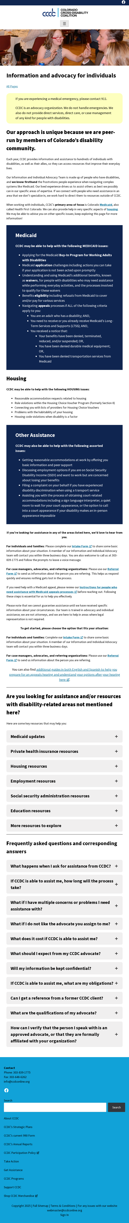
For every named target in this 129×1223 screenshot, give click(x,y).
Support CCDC (12, 1187)
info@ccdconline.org (17, 1081)
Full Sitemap (40, 1206)
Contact (9, 1068)
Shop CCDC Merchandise (19, 1196)
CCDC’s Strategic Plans (18, 1127)
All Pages (12, 86)
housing (112, 209)
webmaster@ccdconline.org (64, 1210)
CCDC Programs (14, 1178)
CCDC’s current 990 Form (19, 1135)
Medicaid (106, 205)
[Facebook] (123, 2)
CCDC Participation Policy (20, 1153)
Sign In (64, 1215)
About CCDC (11, 1118)
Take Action (11, 1161)
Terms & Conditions (62, 1206)
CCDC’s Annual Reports (18, 1144)
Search (8, 1100)
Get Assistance (13, 1170)
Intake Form (80, 546)
